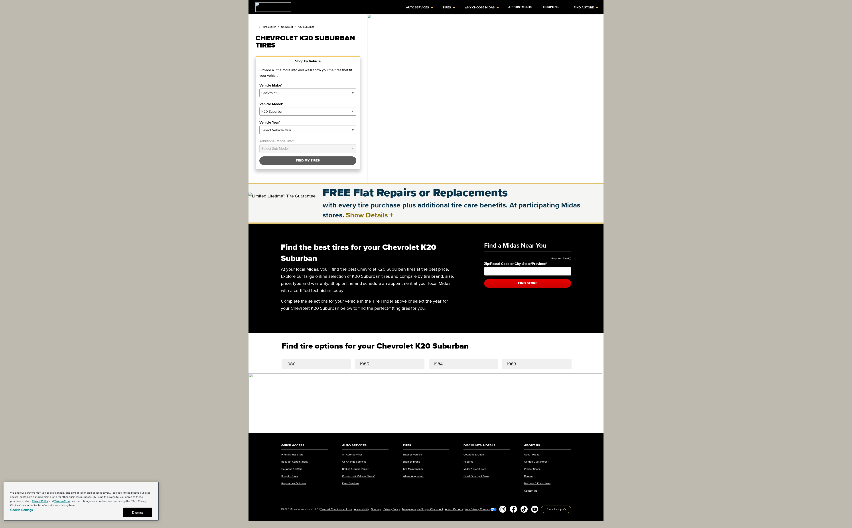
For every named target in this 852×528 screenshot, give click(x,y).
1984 (438, 363)
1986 (291, 363)
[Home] (257, 26)
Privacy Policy (391, 509)
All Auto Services (352, 454)
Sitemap (376, 509)
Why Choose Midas (480, 7)
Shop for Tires (289, 476)
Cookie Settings (21, 510)
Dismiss (137, 512)
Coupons (550, 7)
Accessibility (361, 509)
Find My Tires (308, 160)
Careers (528, 476)
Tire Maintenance (413, 468)
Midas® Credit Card (474, 468)
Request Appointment (294, 461)
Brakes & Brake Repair (355, 468)
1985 (364, 363)
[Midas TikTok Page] (524, 509)
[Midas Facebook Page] (513, 509)
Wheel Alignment (413, 476)
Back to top (554, 509)
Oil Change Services (354, 461)
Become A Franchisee (537, 483)
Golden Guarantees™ (536, 461)
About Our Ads (454, 509)
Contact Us (530, 490)
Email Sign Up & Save (476, 476)
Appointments (520, 7)
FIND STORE (527, 283)
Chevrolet (287, 26)
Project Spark (532, 468)
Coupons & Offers (291, 468)
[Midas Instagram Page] (502, 509)
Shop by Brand (411, 461)
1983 (511, 363)
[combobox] (307, 93)
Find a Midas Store (292, 454)
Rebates (468, 461)
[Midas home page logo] (271, 5)
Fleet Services (350, 483)
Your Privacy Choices (477, 509)
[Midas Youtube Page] (534, 509)
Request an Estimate (293, 483)
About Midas (531, 454)
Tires (447, 7)
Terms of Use (62, 501)
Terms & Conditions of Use (336, 509)
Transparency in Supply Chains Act (422, 509)
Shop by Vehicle (412, 454)
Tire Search (269, 26)
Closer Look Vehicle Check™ (358, 476)
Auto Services (417, 7)
